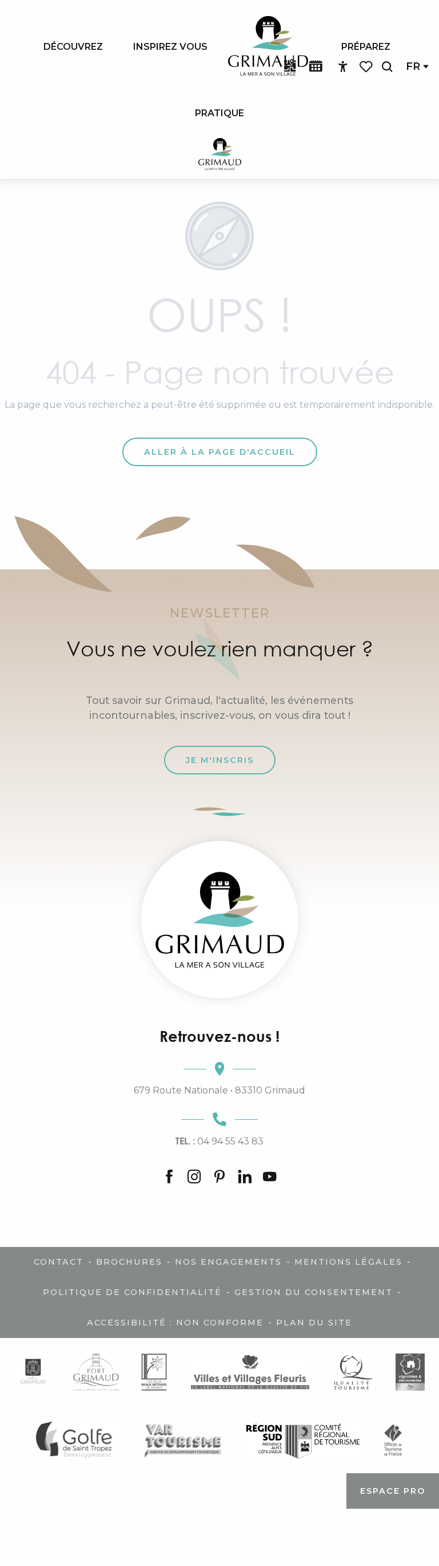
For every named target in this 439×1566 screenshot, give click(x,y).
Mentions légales (348, 1262)
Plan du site (314, 1322)
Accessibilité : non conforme (175, 1322)
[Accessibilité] (343, 67)
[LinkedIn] (244, 1177)
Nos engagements (228, 1262)
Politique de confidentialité (132, 1292)
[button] (387, 67)
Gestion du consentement (313, 1292)
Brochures (129, 1262)
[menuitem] (73, 46)
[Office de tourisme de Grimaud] (219, 919)
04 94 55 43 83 (219, 1141)
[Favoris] (367, 67)
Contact (58, 1262)
